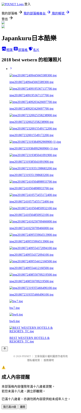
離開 (22, 406)
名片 (36, 50)
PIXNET (26, 356)
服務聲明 (49, 360)
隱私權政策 (33, 360)
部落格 (23, 50)
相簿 (9, 50)
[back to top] (5, 348)
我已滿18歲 (9, 406)
